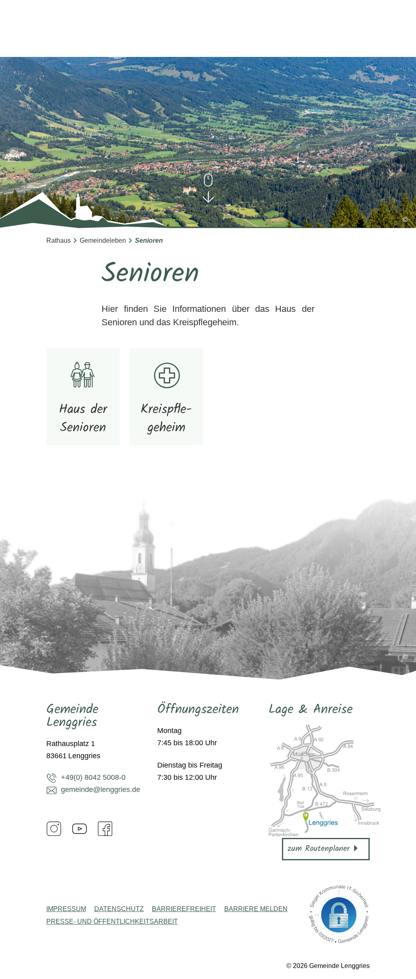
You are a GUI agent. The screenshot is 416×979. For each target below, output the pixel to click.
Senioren (149, 240)
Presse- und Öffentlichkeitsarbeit (112, 921)
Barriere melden (256, 909)
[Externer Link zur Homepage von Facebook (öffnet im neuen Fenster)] (105, 828)
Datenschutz (119, 909)
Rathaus (58, 240)
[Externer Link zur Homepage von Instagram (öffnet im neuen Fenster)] (54, 828)
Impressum (66, 909)
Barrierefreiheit (184, 909)
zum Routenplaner (319, 848)
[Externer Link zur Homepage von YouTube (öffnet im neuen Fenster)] (79, 828)
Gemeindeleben (103, 240)
